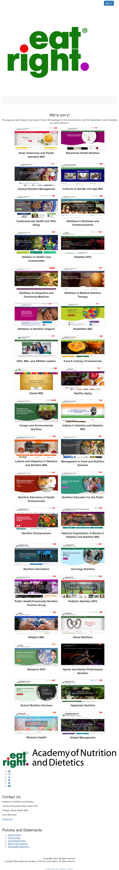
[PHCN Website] (36, 586)
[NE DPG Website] (36, 518)
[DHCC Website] (36, 242)
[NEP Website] (82, 482)
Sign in (109, 3)
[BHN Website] (82, 138)
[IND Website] (82, 410)
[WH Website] (36, 723)
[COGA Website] (82, 174)
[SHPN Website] (82, 655)
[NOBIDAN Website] (82, 518)
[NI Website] (36, 554)
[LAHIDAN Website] (36, 446)
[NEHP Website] (36, 482)
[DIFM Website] (36, 278)
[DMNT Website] (82, 278)
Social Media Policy (17, 840)
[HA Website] (82, 378)
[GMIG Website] (36, 378)
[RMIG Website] (36, 622)
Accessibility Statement (18, 846)
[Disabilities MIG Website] (82, 314)
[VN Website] (82, 690)
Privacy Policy (14, 837)
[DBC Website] (82, 206)
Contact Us (7, 819)
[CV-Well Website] (36, 206)
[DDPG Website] (82, 242)
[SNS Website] (36, 690)
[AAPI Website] (36, 138)
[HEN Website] (36, 410)
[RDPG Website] (36, 655)
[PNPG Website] (82, 586)
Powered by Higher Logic (59, 869)
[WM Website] (82, 723)
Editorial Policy (14, 834)
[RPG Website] (82, 622)
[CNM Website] (36, 174)
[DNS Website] (36, 314)
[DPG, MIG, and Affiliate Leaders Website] (36, 346)
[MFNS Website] (82, 446)
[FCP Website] (82, 346)
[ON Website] (82, 554)
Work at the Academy (18, 843)
